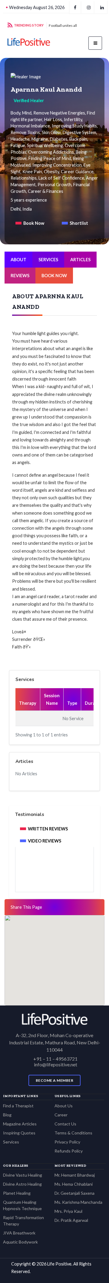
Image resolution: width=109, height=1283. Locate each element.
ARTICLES (80, 259)
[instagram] (89, 7)
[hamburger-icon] (95, 43)
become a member (55, 1080)
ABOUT (18, 259)
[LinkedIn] (102, 7)
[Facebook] (75, 7)
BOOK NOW (54, 275)
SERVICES (48, 259)
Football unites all (63, 25)
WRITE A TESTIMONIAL (57, 875)
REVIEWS (20, 275)
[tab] (30, 223)
